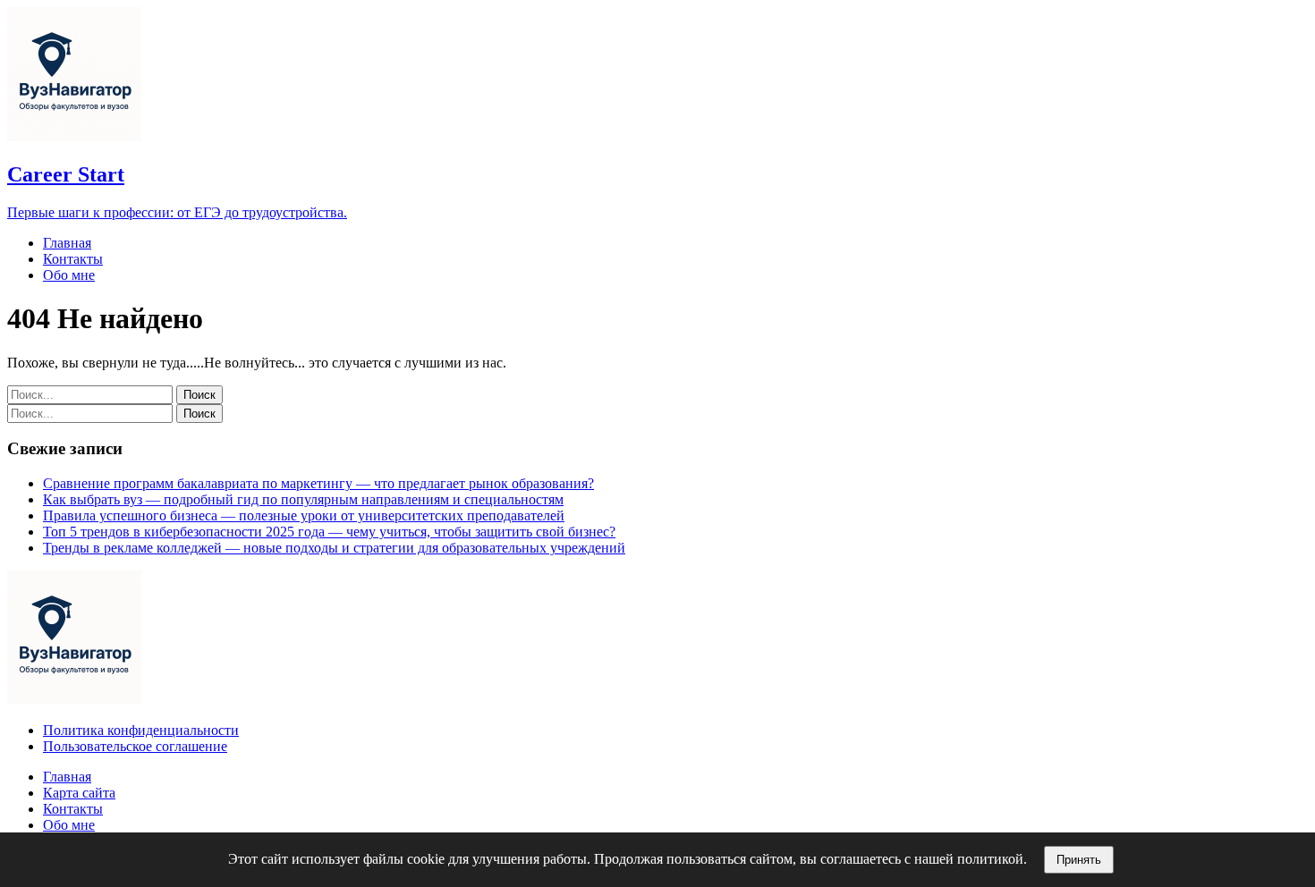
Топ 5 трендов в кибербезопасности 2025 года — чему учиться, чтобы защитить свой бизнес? (329, 531)
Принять (1078, 859)
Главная (67, 242)
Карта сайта (79, 792)
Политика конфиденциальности (141, 730)
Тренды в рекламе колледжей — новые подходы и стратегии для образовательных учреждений (334, 547)
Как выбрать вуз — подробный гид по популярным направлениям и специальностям (303, 499)
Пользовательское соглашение (135, 746)
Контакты (73, 258)
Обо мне (69, 275)
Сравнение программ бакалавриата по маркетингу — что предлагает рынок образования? (318, 483)
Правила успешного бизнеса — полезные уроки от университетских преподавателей (303, 515)
